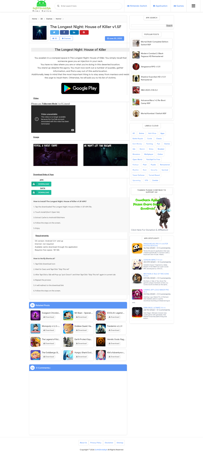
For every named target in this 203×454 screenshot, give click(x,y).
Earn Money (137, 144)
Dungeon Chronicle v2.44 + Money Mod (51, 313)
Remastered (165, 165)
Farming (149, 144)
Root (145, 170)
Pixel (145, 165)
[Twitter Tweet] (54, 32)
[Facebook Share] (64, 32)
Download (49, 317)
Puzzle (153, 165)
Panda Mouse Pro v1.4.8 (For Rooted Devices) (155, 245)
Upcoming (136, 180)
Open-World (137, 159)
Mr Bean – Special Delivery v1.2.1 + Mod (84, 313)
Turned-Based (154, 175)
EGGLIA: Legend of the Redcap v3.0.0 (116, 313)
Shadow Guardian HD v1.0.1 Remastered (153, 78)
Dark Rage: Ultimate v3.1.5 (154, 308)
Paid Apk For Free (153, 159)
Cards (149, 138)
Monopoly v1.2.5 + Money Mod (51, 326)
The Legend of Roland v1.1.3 (51, 339)
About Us (83, 443)
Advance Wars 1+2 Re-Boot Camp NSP (153, 101)
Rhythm (136, 170)
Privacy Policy (95, 443)
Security (154, 170)
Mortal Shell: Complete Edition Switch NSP (154, 43)
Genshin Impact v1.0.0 (152, 260)
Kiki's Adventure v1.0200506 (116, 352)
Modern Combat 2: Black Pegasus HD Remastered (152, 55)
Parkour (136, 165)
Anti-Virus (152, 133)
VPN (146, 180)
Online (160, 154)
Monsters (136, 154)
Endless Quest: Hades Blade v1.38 (84, 326)
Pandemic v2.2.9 (114, 326)
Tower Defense (138, 175)
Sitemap (120, 443)
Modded (161, 149)
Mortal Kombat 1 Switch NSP (153, 113)
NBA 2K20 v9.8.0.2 (149, 90)
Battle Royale (138, 138)
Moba (151, 149)
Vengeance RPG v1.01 (150, 67)
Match (142, 149)
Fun (158, 144)
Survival (165, 170)
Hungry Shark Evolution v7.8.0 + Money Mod (84, 352)
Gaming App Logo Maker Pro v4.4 (156, 291)
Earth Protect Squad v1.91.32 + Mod (84, 339)
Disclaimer (109, 443)
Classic (159, 138)
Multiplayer (148, 154)
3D (55, 38)
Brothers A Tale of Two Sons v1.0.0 (156, 275)
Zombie (155, 180)
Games (67, 38)
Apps (162, 133)
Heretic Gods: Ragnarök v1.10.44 (116, 339)
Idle (134, 149)
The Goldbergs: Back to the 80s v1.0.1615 (51, 352)
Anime (141, 133)
